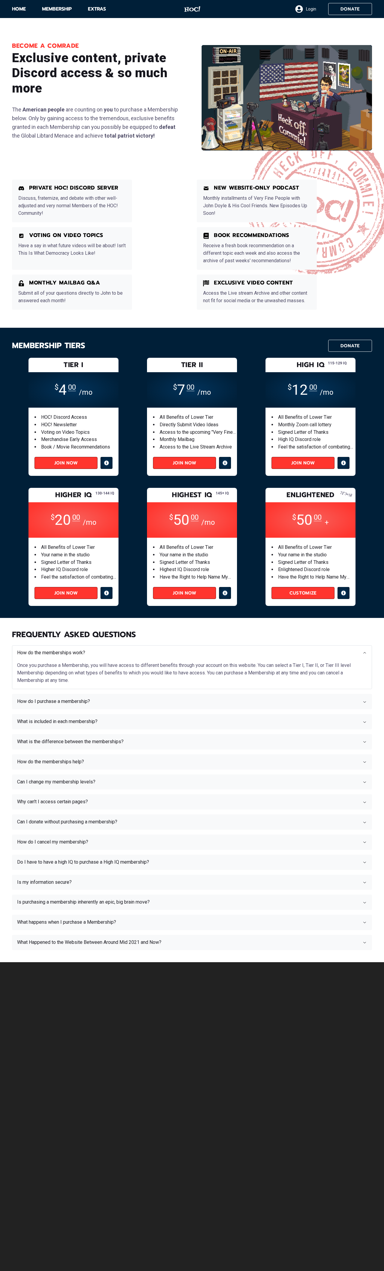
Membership (57, 9)
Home (19, 9)
